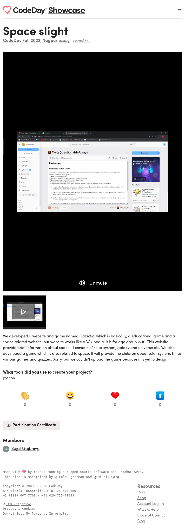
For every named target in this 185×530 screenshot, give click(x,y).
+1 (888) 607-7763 (19, 495)
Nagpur (49, 41)
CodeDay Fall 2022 (21, 41)
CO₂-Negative (19, 504)
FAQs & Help (148, 510)
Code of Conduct (152, 515)
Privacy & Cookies (19, 508)
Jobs (141, 492)
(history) (64, 41)
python (9, 378)
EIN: (52, 491)
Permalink (82, 41)
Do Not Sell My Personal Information (36, 513)
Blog (141, 521)
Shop (141, 498)
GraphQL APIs (130, 472)
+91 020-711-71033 (57, 495)
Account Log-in (150, 504)
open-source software (89, 472)
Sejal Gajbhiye (25, 449)
